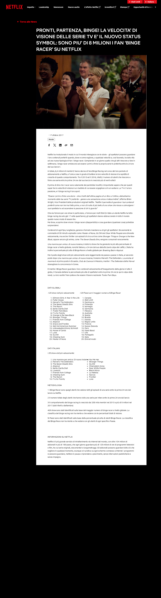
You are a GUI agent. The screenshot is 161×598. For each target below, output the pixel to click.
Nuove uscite (74, 7)
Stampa (123, 7)
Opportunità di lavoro (143, 7)
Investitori (109, 7)
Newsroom (58, 7)
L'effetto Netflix (91, 7)
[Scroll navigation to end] (155, 7)
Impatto (30, 7)
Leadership (44, 7)
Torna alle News (28, 21)
